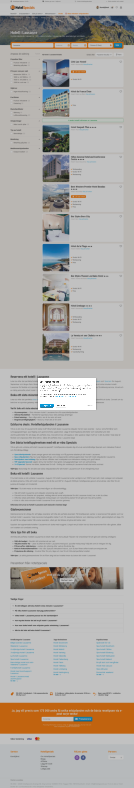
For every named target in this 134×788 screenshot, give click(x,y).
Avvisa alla (61, 406)
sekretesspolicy (60, 396)
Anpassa (90, 405)
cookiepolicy (72, 396)
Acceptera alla (46, 405)
